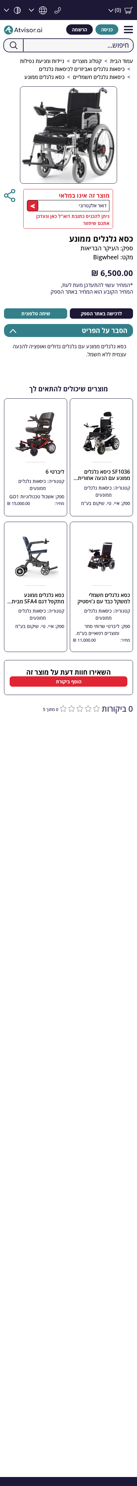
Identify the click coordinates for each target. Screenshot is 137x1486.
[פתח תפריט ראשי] (128, 29)
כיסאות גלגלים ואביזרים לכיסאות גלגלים (82, 69)
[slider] (79, 708)
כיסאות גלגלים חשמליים (99, 77)
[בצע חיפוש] (14, 45)
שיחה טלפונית (35, 313)
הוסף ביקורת (68, 681)
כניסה (107, 29)
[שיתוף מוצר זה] (9, 195)
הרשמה (79, 29)
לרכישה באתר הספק (101, 313)
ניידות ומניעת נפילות (42, 61)
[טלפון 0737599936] (56, 9)
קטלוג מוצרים (87, 61)
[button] (120, 10)
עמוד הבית (121, 61)
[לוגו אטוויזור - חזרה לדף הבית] (23, 29)
